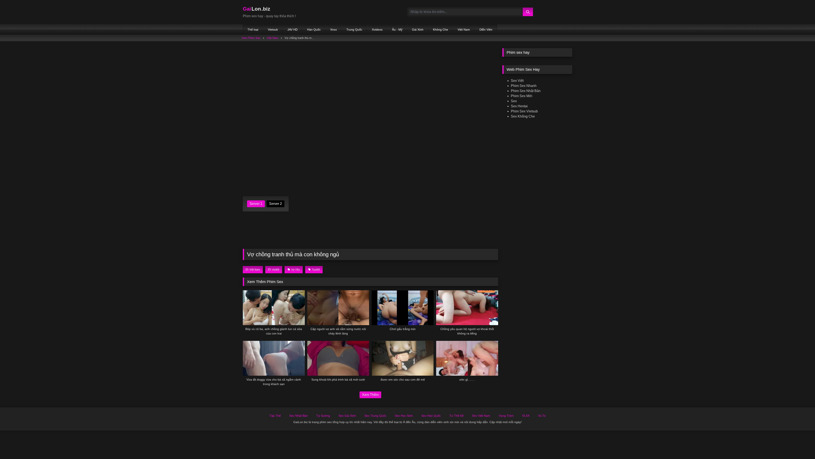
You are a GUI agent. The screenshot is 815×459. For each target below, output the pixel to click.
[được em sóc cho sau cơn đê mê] (403, 358)
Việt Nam (464, 29)
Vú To (542, 415)
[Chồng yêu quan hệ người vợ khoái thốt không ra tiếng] (467, 307)
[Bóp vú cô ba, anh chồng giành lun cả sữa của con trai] (274, 307)
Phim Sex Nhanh (524, 86)
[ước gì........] (467, 358)
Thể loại (252, 29)
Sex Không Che (523, 116)
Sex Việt (517, 80)
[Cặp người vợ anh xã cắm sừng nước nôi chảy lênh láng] (338, 307)
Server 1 (256, 203)
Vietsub (273, 29)
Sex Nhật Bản (298, 415)
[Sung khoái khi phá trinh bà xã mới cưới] (338, 358)
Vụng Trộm (506, 415)
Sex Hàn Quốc (431, 415)
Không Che (440, 29)
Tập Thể (275, 415)
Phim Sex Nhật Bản (526, 91)
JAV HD (292, 29)
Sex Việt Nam (481, 415)
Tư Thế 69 (456, 415)
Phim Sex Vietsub (524, 111)
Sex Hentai (519, 106)
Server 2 (275, 203)
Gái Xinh (417, 29)
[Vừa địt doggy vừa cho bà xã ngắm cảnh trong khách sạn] (274, 358)
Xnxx (333, 29)
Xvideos (377, 29)
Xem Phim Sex (251, 38)
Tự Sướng (323, 415)
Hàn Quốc (314, 29)
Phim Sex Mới (521, 96)
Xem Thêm (370, 395)
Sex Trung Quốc (375, 415)
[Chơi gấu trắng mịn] (403, 307)
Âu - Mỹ (397, 29)
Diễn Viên (485, 29)
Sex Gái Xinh (347, 415)
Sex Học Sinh (404, 415)
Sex (514, 101)
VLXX (526, 415)
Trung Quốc (354, 29)
